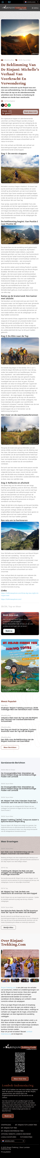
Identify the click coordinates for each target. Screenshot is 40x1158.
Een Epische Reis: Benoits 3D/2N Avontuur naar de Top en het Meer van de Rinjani (19, 911)
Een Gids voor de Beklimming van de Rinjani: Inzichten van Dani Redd (17, 740)
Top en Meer (27, 60)
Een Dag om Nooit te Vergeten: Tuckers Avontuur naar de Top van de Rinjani (18, 730)
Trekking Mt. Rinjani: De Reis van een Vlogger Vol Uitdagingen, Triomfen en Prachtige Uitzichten (18, 873)
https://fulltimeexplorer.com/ (11, 599)
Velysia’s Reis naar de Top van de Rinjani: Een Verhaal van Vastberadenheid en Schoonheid (19, 719)
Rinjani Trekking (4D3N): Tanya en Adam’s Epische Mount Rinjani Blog (20, 821)
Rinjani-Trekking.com (8, 987)
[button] (2, 105)
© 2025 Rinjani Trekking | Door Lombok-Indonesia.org (15, 1148)
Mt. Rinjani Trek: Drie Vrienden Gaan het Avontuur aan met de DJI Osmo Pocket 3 (19, 802)
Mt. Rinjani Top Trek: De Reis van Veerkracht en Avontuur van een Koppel (19, 892)
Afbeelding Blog (9, 60)
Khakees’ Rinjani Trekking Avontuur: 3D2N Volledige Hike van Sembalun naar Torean (20, 709)
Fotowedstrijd (26, 1137)
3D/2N (20, 60)
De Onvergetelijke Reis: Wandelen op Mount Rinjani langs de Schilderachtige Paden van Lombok (18, 775)
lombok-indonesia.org (17, 1085)
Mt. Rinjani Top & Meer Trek (26, 1125)
